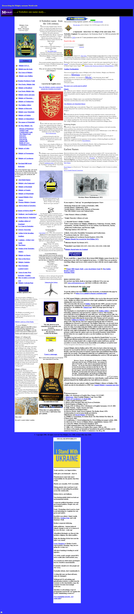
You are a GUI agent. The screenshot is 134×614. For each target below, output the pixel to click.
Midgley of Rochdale (25, 186)
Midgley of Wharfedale (26, 193)
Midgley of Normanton (26, 153)
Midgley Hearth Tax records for (76, 239)
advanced (81, 47)
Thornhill (92, 158)
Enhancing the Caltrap (51, 282)
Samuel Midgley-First (25, 197)
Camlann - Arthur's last (26, 240)
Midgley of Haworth (25, 108)
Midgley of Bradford (25, 88)
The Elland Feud (25, 134)
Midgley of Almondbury (26, 119)
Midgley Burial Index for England (76, 249)
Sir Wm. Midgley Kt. (25, 125)
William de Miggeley (78, 320)
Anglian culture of (24, 221)
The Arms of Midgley (25, 72)
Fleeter (21, 200)
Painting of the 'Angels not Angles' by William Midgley (99, 66)
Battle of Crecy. (24, 143)
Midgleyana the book (25, 69)
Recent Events (98, 22)
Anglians (21, 236)
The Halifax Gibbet (24, 105)
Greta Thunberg (59, 543)
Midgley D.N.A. (24, 65)
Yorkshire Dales (69, 272)
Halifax (88, 304)
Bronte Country (69, 271)
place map (84, 56)
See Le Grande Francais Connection (73, 170)
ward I (22, 136)
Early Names (67, 163)
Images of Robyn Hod (25, 210)
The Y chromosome (51, 133)
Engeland (21, 224)
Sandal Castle (23, 130)
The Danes (22, 245)
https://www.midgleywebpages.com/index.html (91, 293)
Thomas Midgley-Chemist (27, 202)
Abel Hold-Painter (24, 180)
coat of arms (42, 233)
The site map (76, 25)
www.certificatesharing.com (76, 283)
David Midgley (80, 415)
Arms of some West (24, 272)
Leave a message (50, 354)
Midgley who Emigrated (26, 183)
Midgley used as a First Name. (24, 322)
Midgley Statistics (24, 262)
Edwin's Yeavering (24, 229)
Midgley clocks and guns (26, 94)
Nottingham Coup (25, 144)
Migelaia (75, 74)
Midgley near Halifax (26, 76)
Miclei (88, 77)
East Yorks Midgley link (26, 91)
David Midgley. (86, 140)
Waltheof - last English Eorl (27, 214)
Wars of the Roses (24, 259)
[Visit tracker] (1, 613)
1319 (73, 37)
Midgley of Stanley (24, 190)
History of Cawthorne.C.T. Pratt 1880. (79, 399)
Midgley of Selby (23, 148)
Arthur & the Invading (26, 233)
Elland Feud (87, 307)
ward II (22, 137)
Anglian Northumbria (71, 69)
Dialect (21, 251)
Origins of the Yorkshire (26, 248)
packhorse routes (49, 163)
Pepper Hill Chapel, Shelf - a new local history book (83, 269)
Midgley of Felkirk (24, 115)
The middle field (52, 51)
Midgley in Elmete (24, 255)
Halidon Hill (23, 141)
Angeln (66, 64)
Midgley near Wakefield (26, 112)
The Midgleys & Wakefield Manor (74, 104)
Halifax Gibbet (104, 311)
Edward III (23, 139)
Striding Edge (65, 518)
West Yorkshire (23, 265)
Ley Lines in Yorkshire (25, 226)
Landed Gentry (23, 269)
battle (20, 243)
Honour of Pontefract (26, 129)
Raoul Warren (67, 167)
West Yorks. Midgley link (26, 84)
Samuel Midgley (99, 385)
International (51, 338)
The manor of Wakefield (26, 122)
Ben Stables (107, 269)
